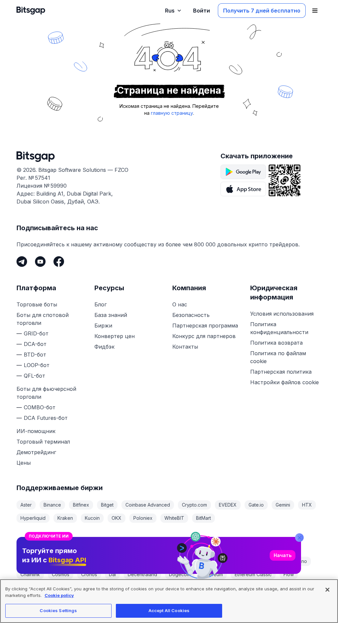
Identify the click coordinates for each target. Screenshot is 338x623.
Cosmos (60, 574)
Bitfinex (81, 505)
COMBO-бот (39, 407)
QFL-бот (34, 375)
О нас (179, 304)
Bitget (107, 505)
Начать (282, 555)
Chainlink (30, 574)
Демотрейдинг (36, 452)
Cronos (89, 574)
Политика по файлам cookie (278, 357)
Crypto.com (194, 505)
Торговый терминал (43, 441)
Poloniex (142, 518)
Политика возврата (276, 342)
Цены (24, 462)
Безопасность (191, 315)
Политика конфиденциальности (279, 328)
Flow (289, 574)
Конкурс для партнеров (204, 336)
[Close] (299, 537)
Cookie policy (59, 595)
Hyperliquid (33, 518)
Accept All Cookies (169, 610)
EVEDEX (228, 505)
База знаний (110, 315)
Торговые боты (37, 304)
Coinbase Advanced (147, 505)
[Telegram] (22, 261)
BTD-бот (35, 354)
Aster (26, 505)
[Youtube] (40, 261)
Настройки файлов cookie (284, 382)
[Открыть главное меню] (314, 10)
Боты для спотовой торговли (43, 319)
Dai (112, 574)
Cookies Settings (58, 610)
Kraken (65, 518)
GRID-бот (36, 333)
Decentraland (142, 574)
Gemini (283, 505)
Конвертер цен (114, 336)
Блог (100, 304)
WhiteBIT (174, 518)
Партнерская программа (205, 325)
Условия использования (282, 313)
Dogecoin (179, 574)
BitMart (203, 518)
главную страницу (172, 113)
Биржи (103, 325)
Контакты (185, 346)
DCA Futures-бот (46, 418)
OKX (116, 518)
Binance (52, 505)
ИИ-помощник (36, 431)
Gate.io (256, 505)
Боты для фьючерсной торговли (46, 393)
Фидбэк (104, 346)
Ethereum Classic (253, 574)
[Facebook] (58, 261)
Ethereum (212, 574)
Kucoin (92, 518)
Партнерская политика (281, 371)
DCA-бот (35, 344)
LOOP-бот (37, 365)
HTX (307, 505)
